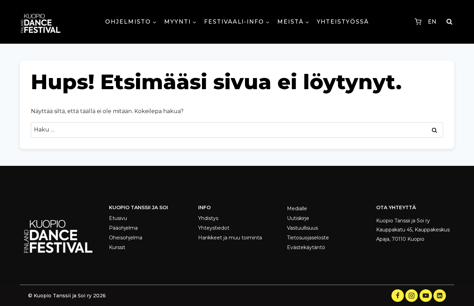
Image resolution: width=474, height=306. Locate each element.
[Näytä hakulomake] (449, 22)
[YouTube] (426, 295)
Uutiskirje (298, 218)
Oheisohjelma (125, 238)
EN (432, 21)
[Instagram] (411, 295)
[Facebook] (397, 295)
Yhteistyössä (343, 21)
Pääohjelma (123, 228)
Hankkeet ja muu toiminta (230, 238)
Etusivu (118, 218)
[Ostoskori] (418, 21)
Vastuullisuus (302, 228)
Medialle (297, 208)
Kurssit (117, 247)
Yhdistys (208, 218)
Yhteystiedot (213, 228)
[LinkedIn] (439, 295)
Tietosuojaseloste (308, 238)
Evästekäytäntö (306, 247)
